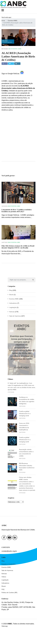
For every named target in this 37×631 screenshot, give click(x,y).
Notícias (11, 311)
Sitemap (5, 626)
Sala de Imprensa (15, 316)
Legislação (12, 307)
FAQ (3, 589)
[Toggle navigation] (3, 10)
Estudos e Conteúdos (9, 564)
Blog (10, 290)
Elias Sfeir (13, 83)
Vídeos (4, 577)
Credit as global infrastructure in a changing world (24, 413)
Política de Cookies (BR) (9, 592)
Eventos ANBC (16, 49)
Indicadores (13, 303)
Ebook (11, 294)
